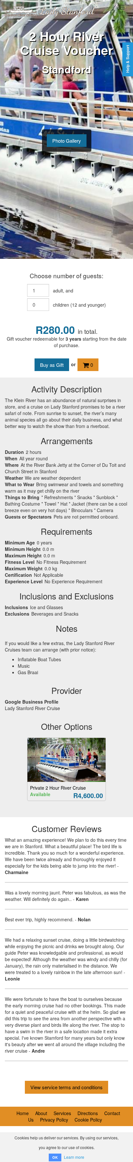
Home (22, 1113)
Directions (87, 1113)
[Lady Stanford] (48, 7)
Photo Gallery (66, 140)
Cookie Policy (88, 1119)
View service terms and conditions (66, 1087)
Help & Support (127, 59)
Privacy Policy (54, 1119)
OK (55, 1157)
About (41, 1113)
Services (62, 1113)
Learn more (74, 1157)
